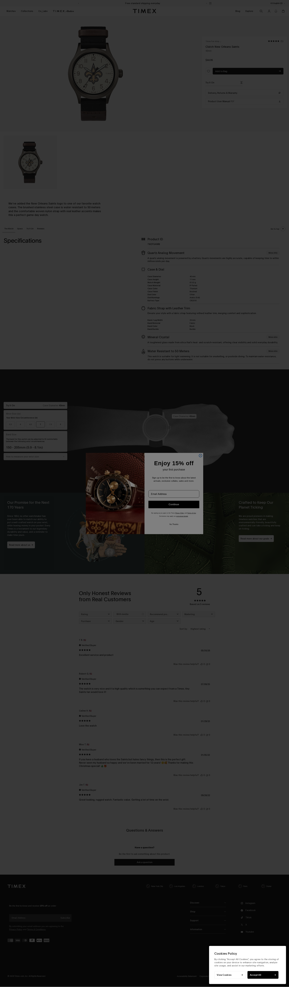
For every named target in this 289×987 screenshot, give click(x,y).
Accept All (255, 974)
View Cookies (224, 974)
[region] (247, 965)
